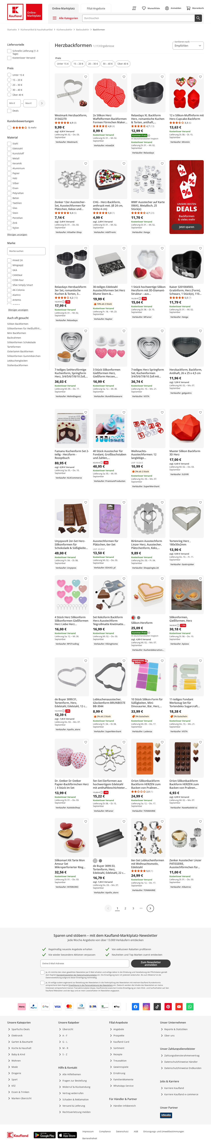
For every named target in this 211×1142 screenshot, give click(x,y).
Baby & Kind (18, 1054)
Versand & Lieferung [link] (73, 1105)
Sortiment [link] (118, 1048)
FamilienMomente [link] (123, 1079)
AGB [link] (136, 1131)
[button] (63, 63)
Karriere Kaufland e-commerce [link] (181, 1094)
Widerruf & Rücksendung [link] (76, 1086)
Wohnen (16, 1060)
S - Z (64, 1054)
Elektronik (17, 1035)
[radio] (25, 75)
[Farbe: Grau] (138, 618)
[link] (96, 8)
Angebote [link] (118, 1029)
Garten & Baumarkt (22, 1041)
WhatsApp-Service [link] (123, 1085)
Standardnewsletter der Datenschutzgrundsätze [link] (76, 975)
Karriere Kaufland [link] (174, 1088)
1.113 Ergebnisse (103, 46)
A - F (64, 1035)
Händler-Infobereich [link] (124, 1105)
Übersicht (67, 1029)
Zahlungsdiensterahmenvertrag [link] (181, 1055)
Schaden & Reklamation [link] (75, 1099)
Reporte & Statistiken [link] (176, 1029)
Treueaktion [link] (120, 1060)
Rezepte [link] (117, 1054)
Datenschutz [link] (122, 1131)
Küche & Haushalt (21, 1048)
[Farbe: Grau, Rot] (133, 618)
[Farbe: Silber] (95, 861)
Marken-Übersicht (21, 1098)
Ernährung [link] (119, 1073)
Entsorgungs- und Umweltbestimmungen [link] (163, 1131)
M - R (65, 1048)
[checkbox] (25, 52)
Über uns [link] (169, 1035)
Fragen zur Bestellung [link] (74, 1080)
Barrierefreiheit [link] (89, 1138)
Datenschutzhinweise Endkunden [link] (182, 1068)
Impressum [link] (88, 1131)
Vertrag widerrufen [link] (73, 1093)
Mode (15, 1066)
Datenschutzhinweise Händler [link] (181, 1061)
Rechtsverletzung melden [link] (76, 1112)
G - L (64, 1041)
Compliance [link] (105, 1131)
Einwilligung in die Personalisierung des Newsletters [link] (91, 985)
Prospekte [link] (118, 1035)
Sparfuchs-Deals (21, 1029)
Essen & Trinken (20, 1092)
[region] (28, 176)
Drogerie (16, 1073)
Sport (14, 1079)
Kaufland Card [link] (121, 1041)
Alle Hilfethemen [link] (71, 1074)
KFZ (13, 1085)
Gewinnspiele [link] (120, 1066)
